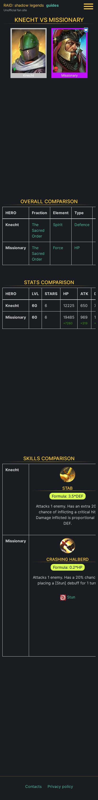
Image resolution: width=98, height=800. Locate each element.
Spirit (58, 224)
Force (58, 247)
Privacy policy (60, 786)
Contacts (33, 786)
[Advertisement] (49, 135)
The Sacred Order (38, 230)
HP (77, 247)
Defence (81, 224)
